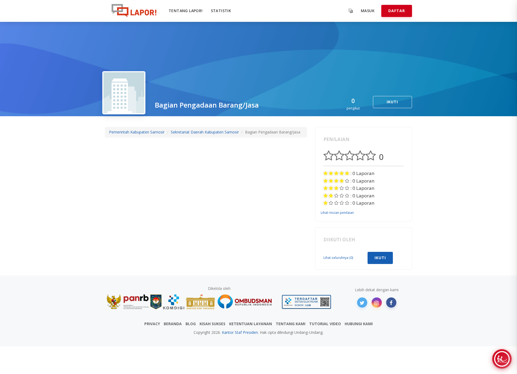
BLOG (191, 323)
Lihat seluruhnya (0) (338, 257)
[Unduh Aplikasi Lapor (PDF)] (306, 302)
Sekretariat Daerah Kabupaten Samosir (205, 132)
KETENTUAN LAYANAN (250, 323)
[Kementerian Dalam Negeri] (156, 302)
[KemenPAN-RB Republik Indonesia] (127, 302)
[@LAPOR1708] (362, 302)
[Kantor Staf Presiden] (200, 302)
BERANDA (173, 323)
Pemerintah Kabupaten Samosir (137, 132)
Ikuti (392, 101)
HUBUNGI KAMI (359, 323)
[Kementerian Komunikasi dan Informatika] (173, 302)
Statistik (221, 10)
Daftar (396, 10)
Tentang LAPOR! (186, 10)
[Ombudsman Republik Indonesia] (248, 302)
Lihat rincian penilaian (337, 212)
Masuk (368, 10)
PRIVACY (152, 323)
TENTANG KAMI (290, 323)
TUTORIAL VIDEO (325, 323)
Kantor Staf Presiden (240, 332)
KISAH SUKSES (212, 323)
